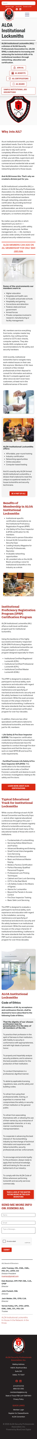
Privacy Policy (18, 1399)
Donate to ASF (27, 6)
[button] (27, 14)
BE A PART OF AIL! (19, 493)
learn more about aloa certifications (18, 787)
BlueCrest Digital (24, 1429)
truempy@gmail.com (10, 1276)
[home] (10, 14)
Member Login (10, 6)
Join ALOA (18, 6)
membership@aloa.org (18, 1392)
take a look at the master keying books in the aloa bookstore (18, 1194)
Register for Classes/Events (18, 1413)
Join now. (18, 251)
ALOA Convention (18, 1417)
